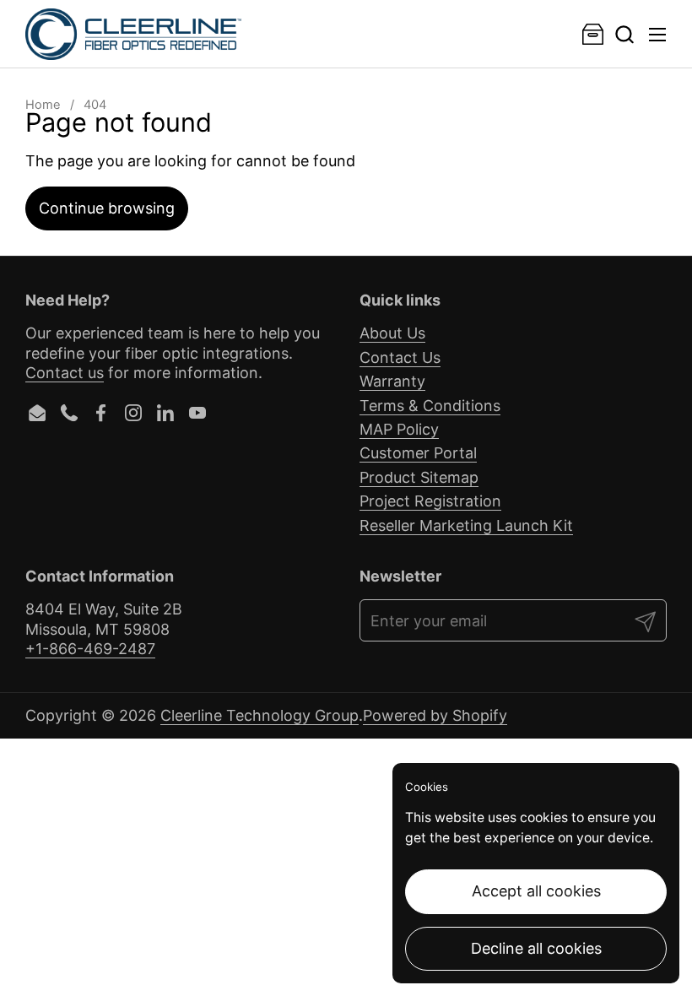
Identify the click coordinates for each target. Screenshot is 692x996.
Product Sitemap (419, 477)
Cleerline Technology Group (259, 715)
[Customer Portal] (592, 34)
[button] (624, 34)
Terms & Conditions (430, 405)
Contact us (64, 373)
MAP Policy (399, 429)
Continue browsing (107, 208)
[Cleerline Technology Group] (133, 34)
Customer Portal (418, 453)
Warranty (392, 381)
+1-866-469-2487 (90, 649)
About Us (392, 333)
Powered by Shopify (435, 715)
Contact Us (400, 357)
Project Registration (430, 501)
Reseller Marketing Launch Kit (466, 525)
